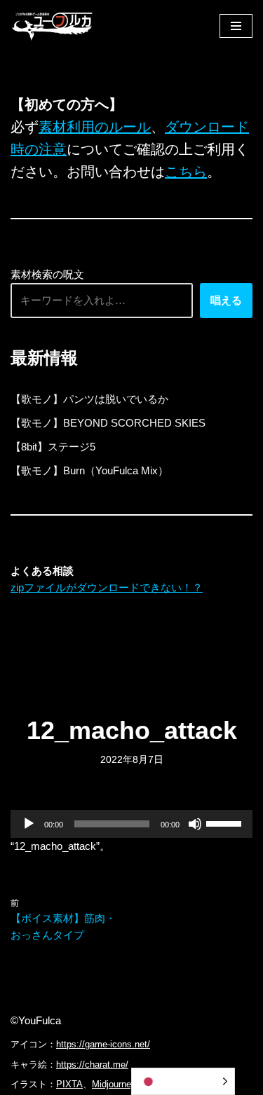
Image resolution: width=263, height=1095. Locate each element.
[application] (131, 824)
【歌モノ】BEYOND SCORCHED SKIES (108, 423)
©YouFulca (36, 1020)
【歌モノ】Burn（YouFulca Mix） (89, 470)
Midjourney (114, 1084)
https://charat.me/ (92, 1064)
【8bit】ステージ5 (53, 447)
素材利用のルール (95, 127)
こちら (186, 171)
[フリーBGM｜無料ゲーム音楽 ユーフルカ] (53, 25)
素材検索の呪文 (47, 274)
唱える (226, 300)
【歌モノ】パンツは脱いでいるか (89, 399)
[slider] (225, 822)
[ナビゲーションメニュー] (236, 26)
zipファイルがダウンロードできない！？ (107, 587)
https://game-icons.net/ (103, 1044)
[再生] (29, 824)
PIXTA (69, 1084)
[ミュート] (195, 824)
